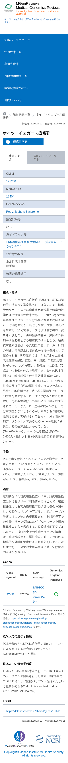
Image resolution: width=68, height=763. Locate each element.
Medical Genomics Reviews (38, 8)
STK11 (10, 594)
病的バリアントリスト (45, 157)
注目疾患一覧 (13, 52)
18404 (10, 196)
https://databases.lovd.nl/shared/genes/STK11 (33, 711)
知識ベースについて (17, 40)
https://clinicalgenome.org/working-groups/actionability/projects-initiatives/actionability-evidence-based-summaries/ (30, 622)
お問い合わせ (13, 100)
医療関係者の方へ (16, 88)
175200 (11, 181)
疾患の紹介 (14, 157)
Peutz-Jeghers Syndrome (22, 211)
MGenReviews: (28, 3)
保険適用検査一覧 (16, 76)
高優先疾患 (11, 63)
